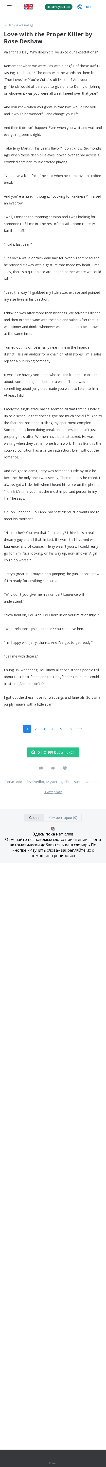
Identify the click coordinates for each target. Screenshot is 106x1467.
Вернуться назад (20, 25)
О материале (53, 792)
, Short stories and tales (81, 781)
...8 (69, 728)
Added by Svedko (30, 781)
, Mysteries (53, 781)
